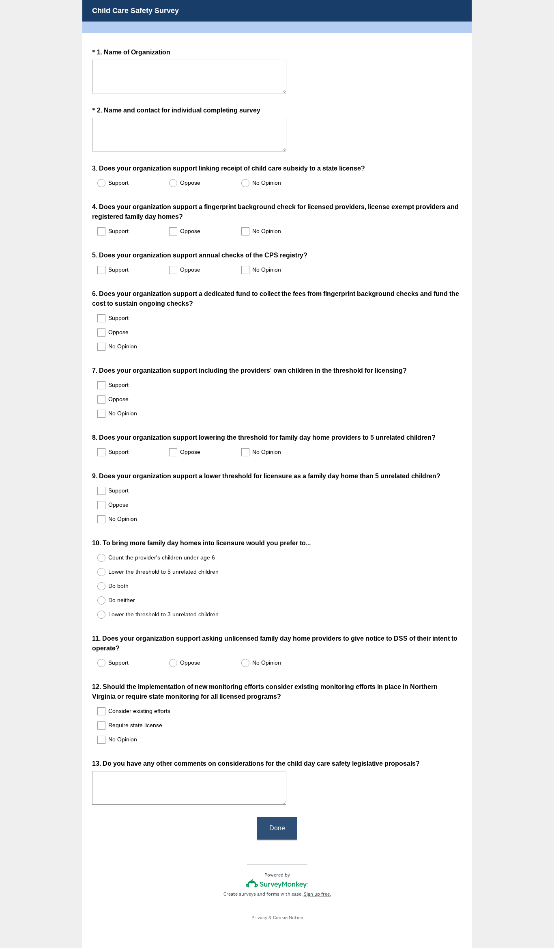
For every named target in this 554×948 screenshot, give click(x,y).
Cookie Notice (288, 917)
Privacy (259, 917)
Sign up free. (317, 894)
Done (277, 828)
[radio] (96, 183)
